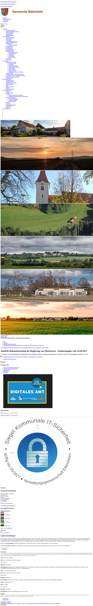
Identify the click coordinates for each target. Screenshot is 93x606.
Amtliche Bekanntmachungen (9, 359)
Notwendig (4, 548)
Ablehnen (9, 602)
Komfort (4, 549)
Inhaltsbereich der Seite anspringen (8, 4)
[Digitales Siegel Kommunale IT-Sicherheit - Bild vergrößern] (38, 485)
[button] (5, 29)
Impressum (5, 372)
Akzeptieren (3, 602)
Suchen (2, 23)
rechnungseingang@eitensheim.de (8, 505)
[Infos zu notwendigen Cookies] (7, 548)
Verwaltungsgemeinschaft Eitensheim (11, 367)
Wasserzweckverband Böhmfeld (10, 368)
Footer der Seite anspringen (6, 6)
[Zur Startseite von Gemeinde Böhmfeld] (22, 15)
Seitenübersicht (6, 370)
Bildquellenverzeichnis (5, 511)
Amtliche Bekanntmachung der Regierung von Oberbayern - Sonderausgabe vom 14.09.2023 (22, 356)
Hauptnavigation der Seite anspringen (9, 1)
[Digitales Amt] (27, 407)
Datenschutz (6, 371)
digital (9, 528)
